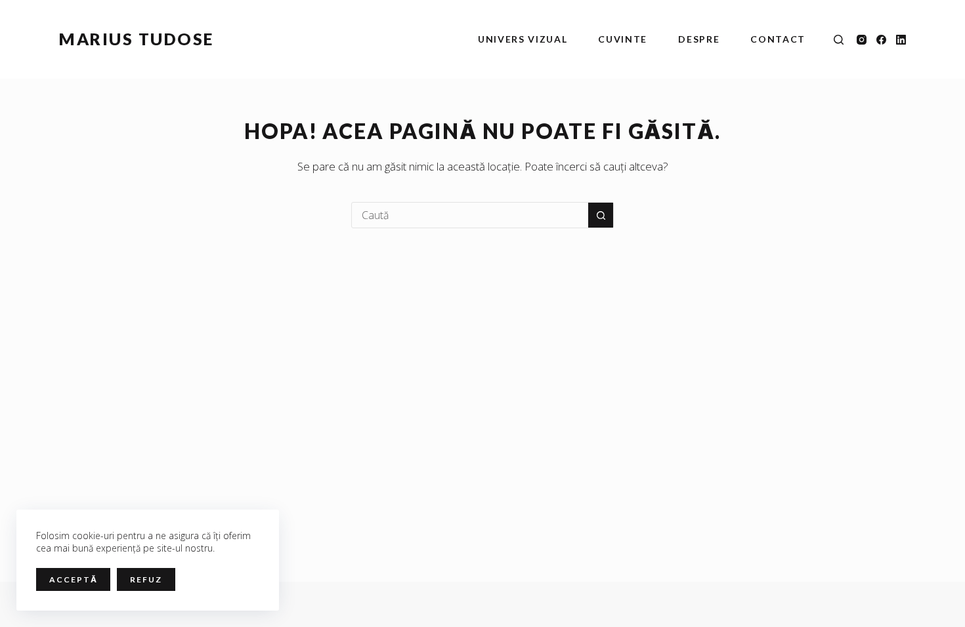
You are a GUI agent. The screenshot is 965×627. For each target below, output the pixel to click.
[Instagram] (862, 40)
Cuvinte (622, 39)
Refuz (146, 579)
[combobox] (470, 215)
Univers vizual (523, 39)
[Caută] (839, 40)
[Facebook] (881, 40)
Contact (777, 39)
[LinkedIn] (901, 40)
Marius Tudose (136, 39)
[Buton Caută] (600, 215)
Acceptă (73, 579)
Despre (698, 39)
